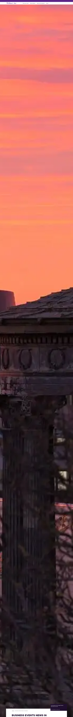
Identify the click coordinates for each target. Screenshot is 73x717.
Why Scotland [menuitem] (32, 3)
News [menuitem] (47, 3)
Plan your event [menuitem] (25, 3)
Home (13, 710)
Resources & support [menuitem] (41, 3)
